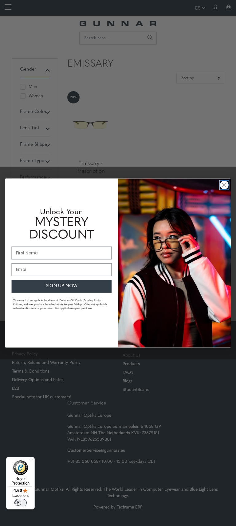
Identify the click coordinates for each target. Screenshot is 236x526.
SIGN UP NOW (62, 286)
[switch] (20, 502)
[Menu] (31, 460)
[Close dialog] (224, 184)
